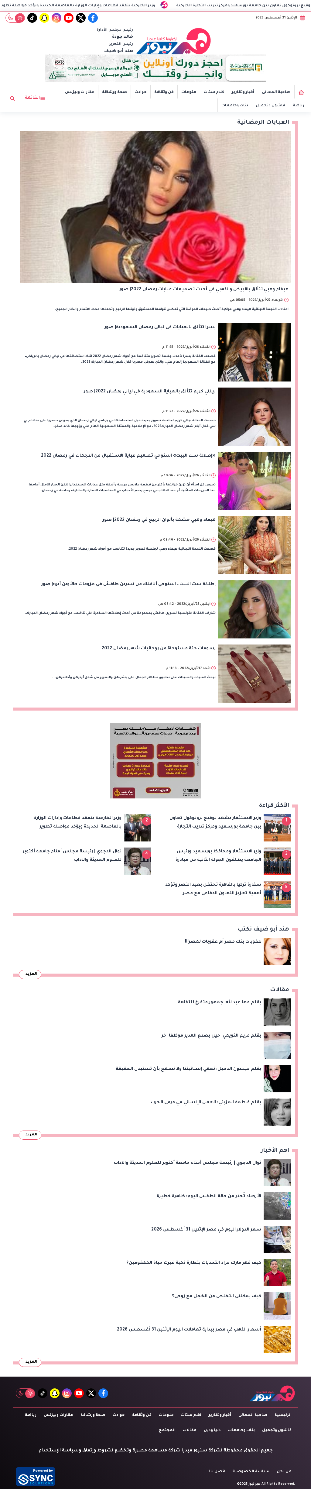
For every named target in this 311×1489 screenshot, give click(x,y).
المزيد (31, 974)
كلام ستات (214, 92)
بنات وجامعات (234, 106)
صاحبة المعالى (276, 92)
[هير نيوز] (173, 41)
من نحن (284, 1472)
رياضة (298, 106)
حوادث (141, 92)
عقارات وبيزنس (79, 92)
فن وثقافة (164, 92)
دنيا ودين (212, 1430)
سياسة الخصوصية (251, 1472)
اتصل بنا (217, 1472)
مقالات (190, 1430)
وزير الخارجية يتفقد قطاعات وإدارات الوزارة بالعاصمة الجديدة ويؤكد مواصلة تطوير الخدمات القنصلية (130, 6)
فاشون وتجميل (270, 106)
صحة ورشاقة (114, 92)
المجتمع (167, 1430)
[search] (12, 98)
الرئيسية (283, 1415)
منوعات (188, 92)
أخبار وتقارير (243, 92)
